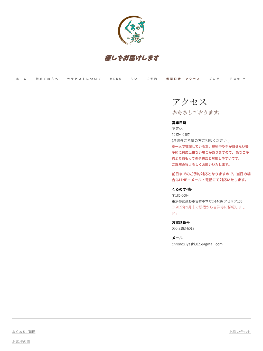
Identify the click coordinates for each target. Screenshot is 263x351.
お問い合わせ (240, 331)
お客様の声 (21, 341)
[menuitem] (24, 78)
